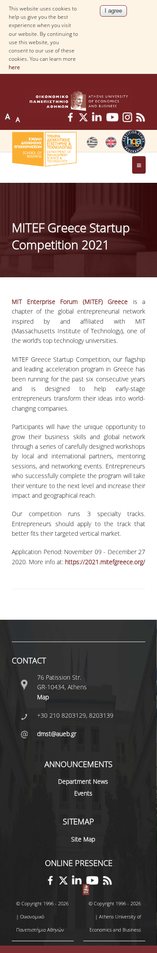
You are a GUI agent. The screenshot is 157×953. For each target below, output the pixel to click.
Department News (83, 781)
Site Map (83, 839)
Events (83, 793)
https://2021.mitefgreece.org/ (105, 562)
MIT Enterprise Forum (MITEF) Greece (70, 301)
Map (43, 697)
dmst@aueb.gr (56, 734)
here (14, 67)
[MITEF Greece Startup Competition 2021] (92, 145)
